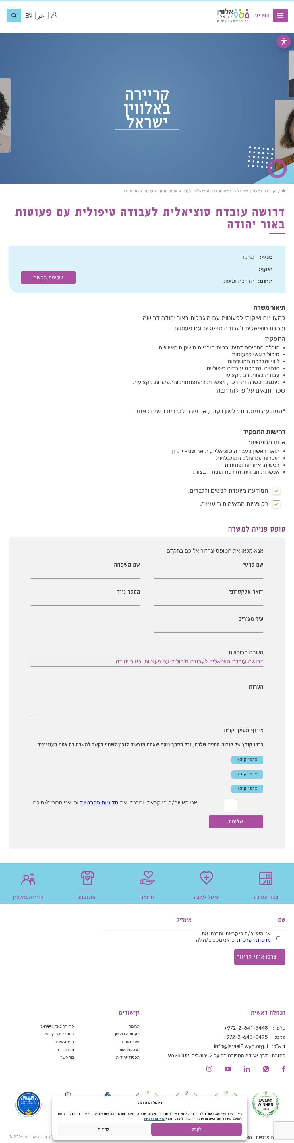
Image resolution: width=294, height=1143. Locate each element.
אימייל (184, 920)
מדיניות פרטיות (154, 1119)
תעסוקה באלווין (127, 1034)
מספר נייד (128, 592)
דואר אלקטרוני (246, 592)
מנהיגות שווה (129, 1049)
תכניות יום (66, 1049)
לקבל (197, 1129)
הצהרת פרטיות (270, 1137)
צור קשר (67, 1057)
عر (41, 16)
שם (281, 920)
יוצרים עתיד (130, 1041)
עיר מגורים (250, 619)
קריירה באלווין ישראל (256, 191)
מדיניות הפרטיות (99, 802)
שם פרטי (253, 565)
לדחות (103, 1129)
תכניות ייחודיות (128, 1057)
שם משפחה (127, 565)
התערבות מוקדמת (59, 1034)
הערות (256, 687)
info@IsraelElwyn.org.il (241, 1046)
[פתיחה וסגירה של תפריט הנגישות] (283, 42)
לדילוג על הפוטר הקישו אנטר (256, 907)
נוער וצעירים (64, 1041)
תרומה (134, 1026)
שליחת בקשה (48, 277)
